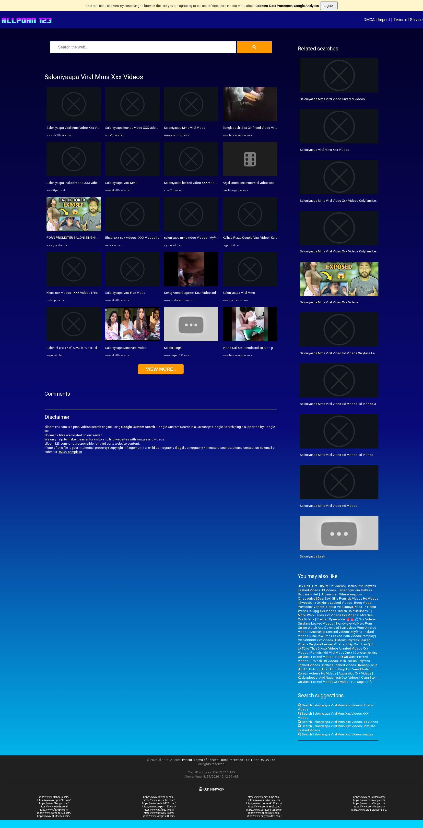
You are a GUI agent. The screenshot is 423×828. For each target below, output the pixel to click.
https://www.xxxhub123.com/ (159, 803)
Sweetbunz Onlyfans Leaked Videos (325, 603)
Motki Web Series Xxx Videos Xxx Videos (328, 615)
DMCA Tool (268, 760)
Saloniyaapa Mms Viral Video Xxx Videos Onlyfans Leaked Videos (347, 251)
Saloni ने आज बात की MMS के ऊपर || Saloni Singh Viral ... (83, 348)
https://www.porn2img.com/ (369, 800)
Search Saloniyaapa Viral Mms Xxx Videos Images (337, 734)
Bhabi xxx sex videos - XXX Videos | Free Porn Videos (144, 238)
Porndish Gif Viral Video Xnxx (331, 653)
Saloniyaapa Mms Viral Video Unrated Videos (332, 99)
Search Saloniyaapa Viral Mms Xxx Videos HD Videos (339, 722)
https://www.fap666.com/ (53, 809)
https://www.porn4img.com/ (369, 806)
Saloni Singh (173, 348)
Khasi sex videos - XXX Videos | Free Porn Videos (82, 293)
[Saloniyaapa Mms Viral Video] (132, 340)
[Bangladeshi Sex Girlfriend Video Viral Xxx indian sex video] (250, 120)
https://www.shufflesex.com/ (53, 816)
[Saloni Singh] (191, 340)
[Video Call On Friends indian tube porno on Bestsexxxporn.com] (250, 340)
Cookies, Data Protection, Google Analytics (287, 6)
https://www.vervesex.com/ (159, 797)
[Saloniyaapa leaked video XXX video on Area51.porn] (74, 175)
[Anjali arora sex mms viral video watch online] (250, 175)
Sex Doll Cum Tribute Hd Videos (321, 586)
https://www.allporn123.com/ (264, 813)
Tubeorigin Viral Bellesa (355, 590)
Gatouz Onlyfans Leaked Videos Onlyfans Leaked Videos (334, 642)
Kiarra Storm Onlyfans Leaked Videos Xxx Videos (338, 679)
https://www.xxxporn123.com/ (159, 806)
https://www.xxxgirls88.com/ (158, 816)
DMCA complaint (70, 452)
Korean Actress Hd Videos (317, 673)
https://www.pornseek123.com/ (264, 803)
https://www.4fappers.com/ (53, 797)
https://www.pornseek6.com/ (264, 806)
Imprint (384, 19)
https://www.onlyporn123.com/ (264, 816)
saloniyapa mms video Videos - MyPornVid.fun (197, 238)
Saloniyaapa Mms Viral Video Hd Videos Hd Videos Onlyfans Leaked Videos (354, 404)
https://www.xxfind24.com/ (159, 809)
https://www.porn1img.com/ (369, 797)
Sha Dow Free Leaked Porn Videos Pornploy (342, 636)
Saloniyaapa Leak (312, 556)
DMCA (369, 19)
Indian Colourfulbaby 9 (354, 611)
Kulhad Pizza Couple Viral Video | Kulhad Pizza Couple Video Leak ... (272, 238)
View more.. (161, 369)
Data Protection (231, 760)
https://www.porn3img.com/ (369, 803)
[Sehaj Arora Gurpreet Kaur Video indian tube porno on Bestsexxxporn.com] (191, 285)
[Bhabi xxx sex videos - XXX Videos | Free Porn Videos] (132, 230)
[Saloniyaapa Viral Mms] (132, 175)
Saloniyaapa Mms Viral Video (126, 348)
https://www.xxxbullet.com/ (159, 800)
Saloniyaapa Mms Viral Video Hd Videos (328, 506)
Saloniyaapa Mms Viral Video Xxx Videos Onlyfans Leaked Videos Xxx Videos (355, 201)
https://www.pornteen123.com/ (264, 809)
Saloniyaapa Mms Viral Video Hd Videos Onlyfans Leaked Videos (346, 353)
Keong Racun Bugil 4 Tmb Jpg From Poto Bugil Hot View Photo (337, 667)
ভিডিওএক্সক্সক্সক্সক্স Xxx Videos (315, 640)
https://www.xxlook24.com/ (159, 813)
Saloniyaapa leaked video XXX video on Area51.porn (84, 183)
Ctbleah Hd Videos (324, 661)
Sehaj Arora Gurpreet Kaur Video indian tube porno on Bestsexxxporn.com (217, 293)
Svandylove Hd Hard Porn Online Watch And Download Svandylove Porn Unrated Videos (337, 627)
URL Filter (251, 760)
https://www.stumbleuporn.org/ (369, 809)
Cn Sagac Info (362, 682)
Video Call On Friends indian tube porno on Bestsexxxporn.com (268, 348)
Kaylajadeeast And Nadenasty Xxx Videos (328, 677)
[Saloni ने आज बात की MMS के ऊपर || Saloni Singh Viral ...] (74, 340)
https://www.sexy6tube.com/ (264, 797)
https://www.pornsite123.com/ (53, 813)
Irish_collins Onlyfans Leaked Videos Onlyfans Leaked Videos (334, 663)
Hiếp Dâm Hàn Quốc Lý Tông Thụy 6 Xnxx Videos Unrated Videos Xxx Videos (336, 648)
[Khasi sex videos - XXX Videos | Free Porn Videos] (74, 285)
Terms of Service (408, 19)
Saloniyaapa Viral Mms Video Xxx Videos (76, 128)
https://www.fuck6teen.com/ (264, 800)
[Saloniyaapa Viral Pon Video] (132, 285)
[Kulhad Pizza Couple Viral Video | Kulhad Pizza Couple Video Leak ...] (250, 230)
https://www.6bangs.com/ (54, 803)
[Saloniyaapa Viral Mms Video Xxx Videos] (74, 120)
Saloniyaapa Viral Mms (121, 183)
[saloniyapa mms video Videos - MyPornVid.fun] (191, 230)
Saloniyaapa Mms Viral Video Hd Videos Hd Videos (336, 455)
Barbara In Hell (308, 594)
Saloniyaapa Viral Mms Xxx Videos (324, 150)
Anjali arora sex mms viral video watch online (255, 183)
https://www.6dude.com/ (54, 806)
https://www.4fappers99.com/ (54, 800)
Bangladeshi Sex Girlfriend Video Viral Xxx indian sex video (265, 128)
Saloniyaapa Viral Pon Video (125, 293)
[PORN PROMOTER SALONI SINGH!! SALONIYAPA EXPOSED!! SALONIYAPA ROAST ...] (74, 230)
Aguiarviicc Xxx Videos (355, 673)
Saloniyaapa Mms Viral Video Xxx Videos (329, 302)
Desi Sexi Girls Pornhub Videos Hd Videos (347, 598)
